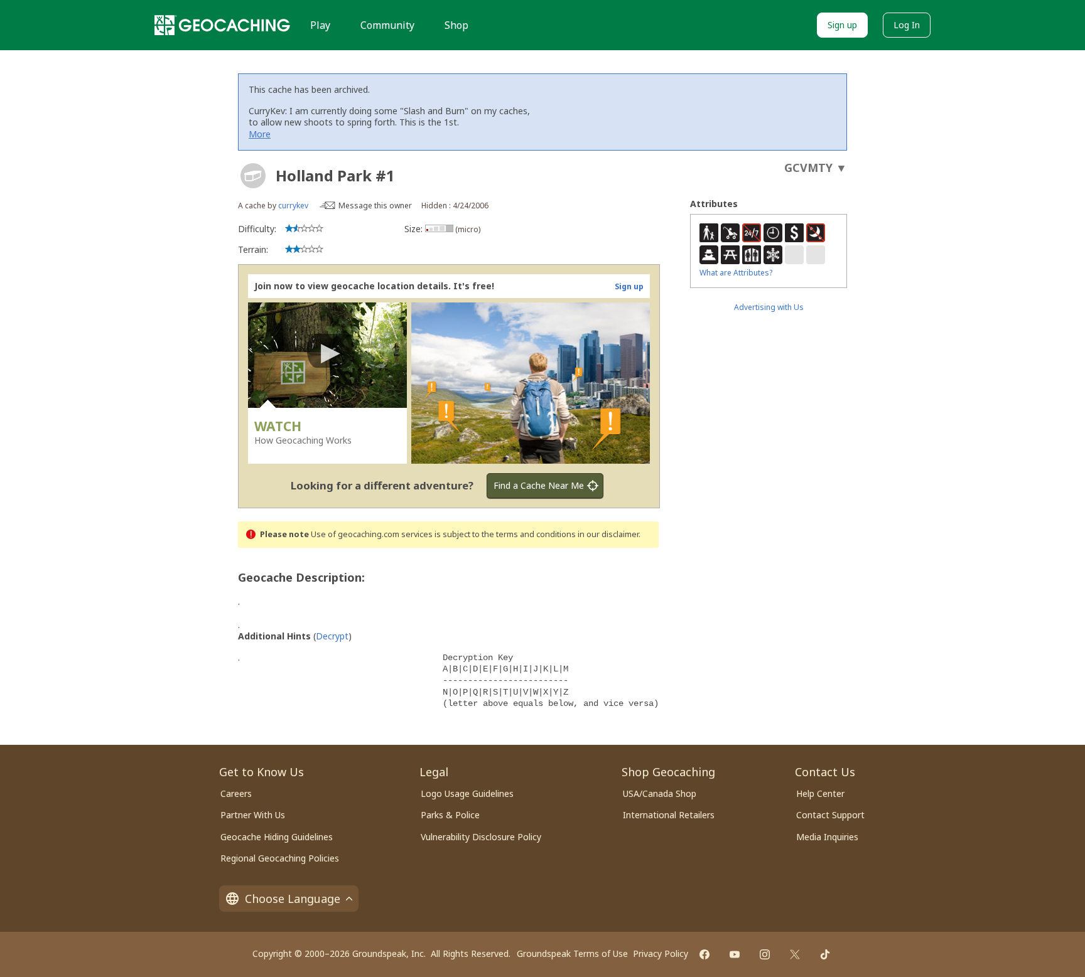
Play (320, 25)
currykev (293, 205)
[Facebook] (704, 954)
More (260, 134)
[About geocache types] (253, 176)
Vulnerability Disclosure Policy (481, 837)
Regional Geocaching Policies (279, 858)
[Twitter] (794, 954)
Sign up (842, 25)
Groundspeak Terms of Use (572, 953)
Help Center (820, 793)
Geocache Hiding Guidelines (276, 837)
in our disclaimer (608, 534)
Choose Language (292, 898)
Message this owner (375, 205)
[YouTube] (734, 954)
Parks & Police (450, 815)
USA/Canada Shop (659, 793)
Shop (456, 25)
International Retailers (669, 815)
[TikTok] (825, 954)
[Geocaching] (222, 25)
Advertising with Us (769, 307)
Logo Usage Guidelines (467, 793)
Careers (236, 793)
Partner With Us (252, 815)
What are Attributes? (735, 272)
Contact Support (830, 815)
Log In (906, 25)
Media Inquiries (827, 837)
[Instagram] (764, 954)
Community (387, 25)
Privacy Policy (660, 953)
